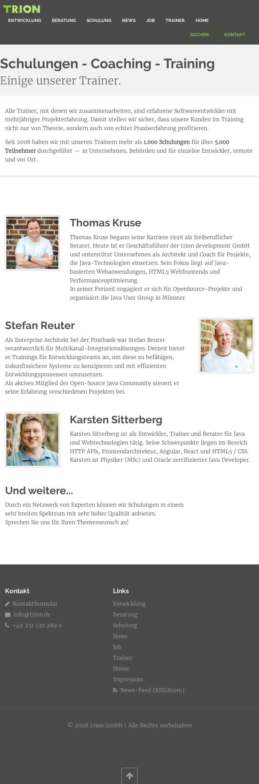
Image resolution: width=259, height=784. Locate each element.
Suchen (199, 34)
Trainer (175, 20)
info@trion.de (32, 614)
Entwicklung (24, 20)
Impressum (128, 679)
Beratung (64, 20)
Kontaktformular (34, 603)
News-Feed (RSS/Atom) (151, 690)
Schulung (99, 20)
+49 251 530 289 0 (36, 625)
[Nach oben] (129, 776)
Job (150, 20)
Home (202, 20)
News (129, 20)
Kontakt (234, 34)
